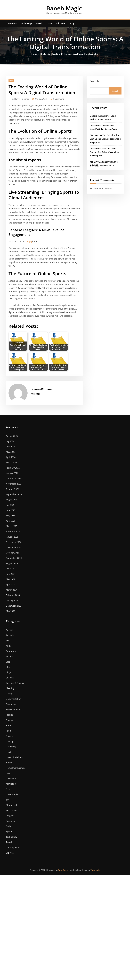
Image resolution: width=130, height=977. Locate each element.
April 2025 (10, 521)
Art (7, 640)
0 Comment (58, 99)
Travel (49, 23)
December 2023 (13, 605)
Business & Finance (15, 683)
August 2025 (12, 499)
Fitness (9, 725)
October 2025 (12, 489)
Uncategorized (13, 847)
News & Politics (13, 794)
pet (7, 799)
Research (10, 821)
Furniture (10, 736)
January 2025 (12, 536)
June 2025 (10, 510)
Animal (9, 630)
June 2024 (10, 574)
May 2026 (10, 452)
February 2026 (13, 467)
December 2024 (13, 542)
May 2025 (10, 515)
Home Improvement (15, 768)
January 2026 (12, 473)
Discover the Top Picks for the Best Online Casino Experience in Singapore (105, 139)
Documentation (13, 699)
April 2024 (10, 584)
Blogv (8, 672)
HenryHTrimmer (20, 99)
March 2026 (11, 462)
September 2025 (14, 494)
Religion (10, 815)
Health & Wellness (14, 757)
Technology (26, 23)
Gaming (9, 741)
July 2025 (10, 505)
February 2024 (13, 595)
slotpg (29, 241)
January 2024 (12, 600)
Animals (10, 635)
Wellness (10, 852)
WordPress (63, 870)
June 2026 (10, 446)
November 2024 (13, 547)
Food (8, 730)
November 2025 (13, 483)
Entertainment (13, 709)
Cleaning (10, 688)
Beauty (9, 656)
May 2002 (10, 611)
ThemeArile (95, 870)
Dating (9, 693)
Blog (72, 23)
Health (39, 23)
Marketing (11, 783)
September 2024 (14, 558)
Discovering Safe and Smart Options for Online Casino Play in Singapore (104, 152)
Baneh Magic (64, 8)
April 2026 (10, 457)
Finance (9, 720)
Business (12, 23)
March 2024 (11, 589)
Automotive (11, 651)
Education (61, 23)
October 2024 (12, 552)
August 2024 (12, 563)
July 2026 (10, 441)
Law (8, 773)
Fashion (9, 714)
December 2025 (13, 478)
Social (9, 826)
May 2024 (10, 579)
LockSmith (11, 778)
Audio (9, 645)
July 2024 (10, 568)
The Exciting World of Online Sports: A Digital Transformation (69, 54)
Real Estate (11, 810)
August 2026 (12, 436)
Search (94, 81)
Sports (9, 831)
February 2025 (13, 531)
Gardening (11, 746)
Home (34, 54)
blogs (8, 667)
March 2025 (11, 526)
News (8, 789)
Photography (12, 805)
